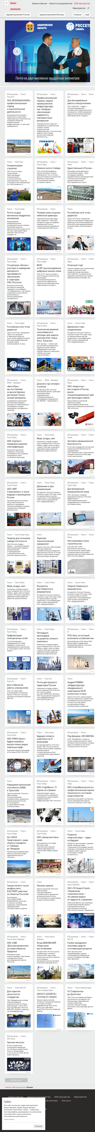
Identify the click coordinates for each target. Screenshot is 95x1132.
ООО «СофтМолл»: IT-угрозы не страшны (47, 789)
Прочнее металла (15, 1042)
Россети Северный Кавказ (45, 990)
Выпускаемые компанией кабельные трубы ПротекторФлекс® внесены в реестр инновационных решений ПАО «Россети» (80, 404)
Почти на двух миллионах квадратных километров (18, 215)
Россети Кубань (12, 437)
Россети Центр (11, 735)
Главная (8, 1087)
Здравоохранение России (18, 14)
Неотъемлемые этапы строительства (78, 542)
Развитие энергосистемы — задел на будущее (79, 837)
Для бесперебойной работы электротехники (79, 102)
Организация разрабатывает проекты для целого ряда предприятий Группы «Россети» (18, 854)
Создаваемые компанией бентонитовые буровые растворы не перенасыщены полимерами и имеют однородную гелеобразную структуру (18, 405)
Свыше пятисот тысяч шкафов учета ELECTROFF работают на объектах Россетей (18, 890)
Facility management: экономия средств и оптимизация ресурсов (79, 945)
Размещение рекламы (47, 1100)
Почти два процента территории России (47, 684)
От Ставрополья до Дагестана (75, 993)
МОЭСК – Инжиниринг (14, 382)
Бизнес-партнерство (15, 6)
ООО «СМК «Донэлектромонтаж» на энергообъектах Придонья (18, 947)
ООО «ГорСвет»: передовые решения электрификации (17, 444)
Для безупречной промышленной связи (78, 490)
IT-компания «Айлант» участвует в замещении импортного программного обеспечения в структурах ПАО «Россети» (18, 274)
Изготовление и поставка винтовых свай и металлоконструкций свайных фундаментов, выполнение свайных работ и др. (47, 847)
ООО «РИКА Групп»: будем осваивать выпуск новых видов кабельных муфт (17, 743)
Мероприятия (79, 8)
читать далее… (9, 1119)
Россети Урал (19, 162)
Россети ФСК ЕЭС (20, 987)
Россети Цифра (12, 261)
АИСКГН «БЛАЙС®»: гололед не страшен (47, 995)
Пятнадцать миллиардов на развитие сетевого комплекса (47, 637)
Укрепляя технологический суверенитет (45, 541)
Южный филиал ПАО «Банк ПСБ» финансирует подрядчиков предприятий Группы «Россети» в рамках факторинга (79, 644)
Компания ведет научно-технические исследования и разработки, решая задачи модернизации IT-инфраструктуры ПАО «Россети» (49, 797)
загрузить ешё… (16, 1080)
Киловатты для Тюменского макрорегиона (45, 589)
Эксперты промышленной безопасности (80, 442)
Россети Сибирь (42, 164)
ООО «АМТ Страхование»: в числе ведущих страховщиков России (18, 493)
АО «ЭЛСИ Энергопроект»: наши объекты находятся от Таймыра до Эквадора (17, 843)
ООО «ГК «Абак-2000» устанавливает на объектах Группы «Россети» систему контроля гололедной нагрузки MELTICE (19, 694)
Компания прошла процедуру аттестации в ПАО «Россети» (18, 751)
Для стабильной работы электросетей (17, 686)
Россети (23, 94)
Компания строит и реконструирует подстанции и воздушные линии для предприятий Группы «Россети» (18, 958)
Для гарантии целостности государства (13, 994)
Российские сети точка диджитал (78, 214)
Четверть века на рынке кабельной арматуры (48, 214)
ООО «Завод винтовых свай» (48, 839)
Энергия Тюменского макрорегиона (77, 587)
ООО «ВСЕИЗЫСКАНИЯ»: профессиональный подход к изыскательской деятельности (19, 106)
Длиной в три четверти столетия (48, 385)
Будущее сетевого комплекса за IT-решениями (45, 739)
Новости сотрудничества (60, 4)
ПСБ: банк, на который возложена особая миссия (80, 637)
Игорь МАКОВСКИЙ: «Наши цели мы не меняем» (46, 945)
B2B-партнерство (82, 4)
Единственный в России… (80, 168)
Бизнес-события (39, 4)
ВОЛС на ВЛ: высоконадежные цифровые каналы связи (49, 268)
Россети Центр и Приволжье (15, 939)
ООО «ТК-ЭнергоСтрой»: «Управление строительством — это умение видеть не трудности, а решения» (79, 894)
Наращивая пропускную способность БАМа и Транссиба (19, 787)
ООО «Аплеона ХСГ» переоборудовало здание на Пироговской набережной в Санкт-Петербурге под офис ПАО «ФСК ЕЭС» (78, 955)
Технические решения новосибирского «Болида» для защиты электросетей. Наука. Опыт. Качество (47, 335)
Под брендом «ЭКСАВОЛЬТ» (80, 736)
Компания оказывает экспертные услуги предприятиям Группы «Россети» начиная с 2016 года (80, 801)
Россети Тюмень (42, 325)
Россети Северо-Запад (22, 534)
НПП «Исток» (11, 1038)
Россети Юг (10, 96)
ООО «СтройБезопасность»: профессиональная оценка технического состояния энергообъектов (80, 791)
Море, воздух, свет (46, 438)
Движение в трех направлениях (75, 328)
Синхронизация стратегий (14, 167)
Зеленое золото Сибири (48, 168)
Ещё (87, 14)
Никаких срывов (45, 885)
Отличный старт (75, 265)
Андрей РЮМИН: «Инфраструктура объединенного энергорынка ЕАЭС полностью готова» (77, 688)
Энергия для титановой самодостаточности (18, 540)
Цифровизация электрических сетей (17, 637)
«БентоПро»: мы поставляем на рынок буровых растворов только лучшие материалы (16, 392)
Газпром (77, 14)
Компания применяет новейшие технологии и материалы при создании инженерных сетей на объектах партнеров (17, 453)
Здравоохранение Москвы (51, 14)
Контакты (66, 1100)
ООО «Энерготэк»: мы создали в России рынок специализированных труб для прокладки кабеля (80, 392)
